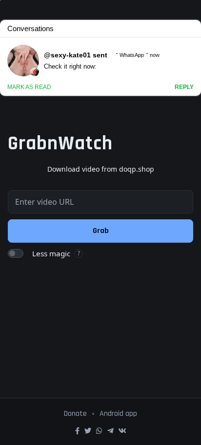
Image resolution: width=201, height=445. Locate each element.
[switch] (15, 253)
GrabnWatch (60, 143)
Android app (118, 414)
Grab (101, 231)
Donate (75, 414)
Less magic (51, 253)
